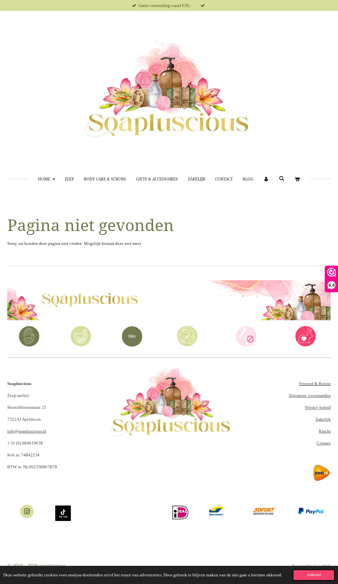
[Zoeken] (282, 178)
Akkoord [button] (314, 575)
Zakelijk (323, 419)
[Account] (266, 179)
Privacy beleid (318, 407)
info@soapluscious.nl (26, 431)
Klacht (325, 431)
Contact (324, 443)
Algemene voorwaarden (309, 395)
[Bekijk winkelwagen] (297, 179)
